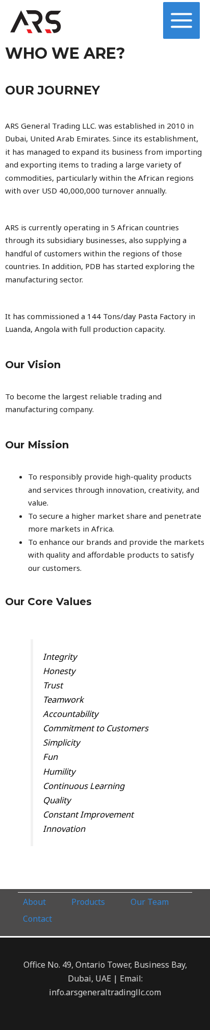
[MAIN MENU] (181, 20)
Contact (37, 918)
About (34, 901)
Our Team (149, 901)
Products (88, 901)
